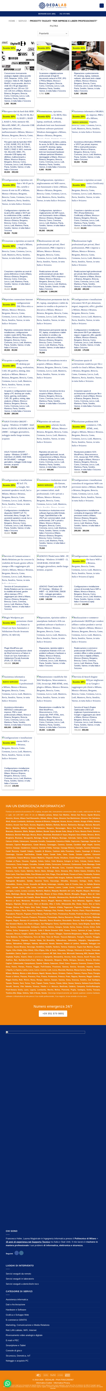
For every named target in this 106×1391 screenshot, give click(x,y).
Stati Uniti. (66, 1242)
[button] (102, 5)
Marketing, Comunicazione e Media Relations (28, 1325)
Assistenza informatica (17, 1299)
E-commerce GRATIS (16, 1320)
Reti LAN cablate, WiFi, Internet (21, 1330)
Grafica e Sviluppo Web (17, 1315)
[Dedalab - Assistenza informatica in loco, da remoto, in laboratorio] (53, 5)
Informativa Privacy (62, 1383)
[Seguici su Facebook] (16, 1253)
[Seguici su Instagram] (21, 1253)
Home (12, 21)
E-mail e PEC (12, 1340)
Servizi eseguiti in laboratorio (20, 1279)
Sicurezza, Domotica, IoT (18, 1356)
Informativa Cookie (44, 1383)
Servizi (22, 21)
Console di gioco (14, 1350)
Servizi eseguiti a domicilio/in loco (22, 1284)
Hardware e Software (16, 1310)
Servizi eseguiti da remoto (18, 1274)
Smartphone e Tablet (16, 1345)
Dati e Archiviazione (15, 1304)
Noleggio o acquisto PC (17, 1361)
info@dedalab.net (65, 1386)
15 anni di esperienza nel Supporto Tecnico (28, 1242)
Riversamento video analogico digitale (24, 1335)
